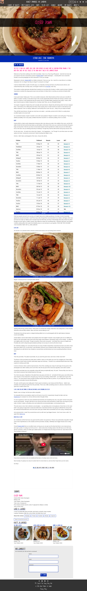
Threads (34, 515)
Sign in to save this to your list (21, 519)
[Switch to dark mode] (75, 2)
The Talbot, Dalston (17, 525)
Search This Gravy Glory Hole (44, 583)
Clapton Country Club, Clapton (39, 525)
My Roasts (68, 5)
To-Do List (45, 5)
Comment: (31, 565)
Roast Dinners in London (36, 2)
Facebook (40, 515)
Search (53, 5)
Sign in (71, 2)
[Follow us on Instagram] (86, 2)
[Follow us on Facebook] (83, 2)
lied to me (22, 414)
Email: (30, 559)
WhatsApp (27, 515)
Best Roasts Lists (28, 5)
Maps (37, 5)
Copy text (53, 515)
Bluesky (46, 515)
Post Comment (43, 575)
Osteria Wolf (40, 75)
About (76, 5)
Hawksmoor (17, 396)
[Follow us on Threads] (77, 2)
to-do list (48, 86)
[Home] (2, 2)
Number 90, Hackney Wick (57, 525)
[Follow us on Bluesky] (80, 2)
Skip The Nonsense (18, 65)
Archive (60, 5)
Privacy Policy (43, 589)
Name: (30, 553)
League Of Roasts (13, 5)
